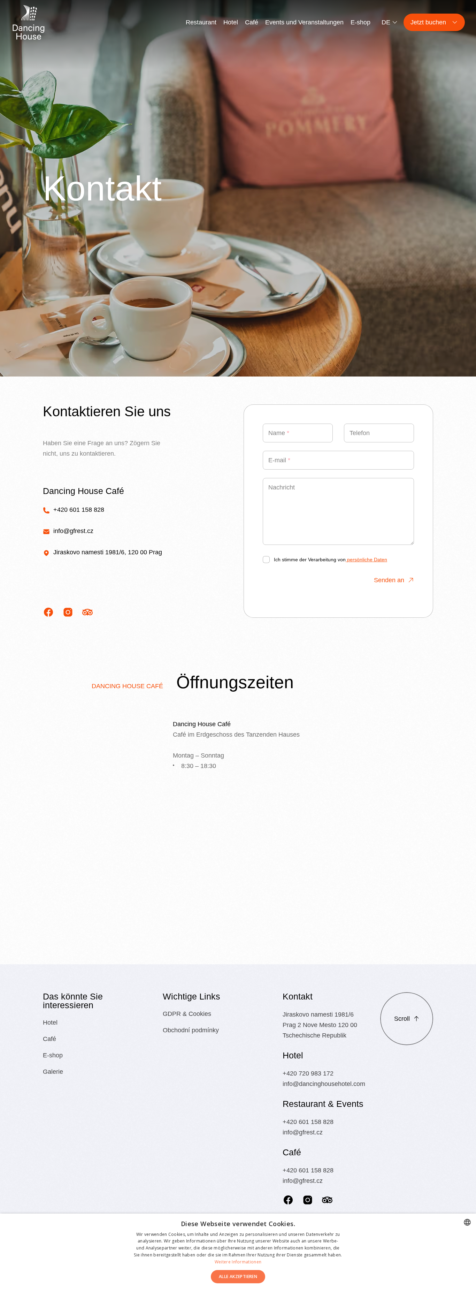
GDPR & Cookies (187, 1013)
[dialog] (238, 1253)
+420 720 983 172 (308, 1073)
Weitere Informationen (238, 1262)
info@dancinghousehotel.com (324, 1083)
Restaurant (201, 22)
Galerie (53, 1071)
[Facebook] (288, 1200)
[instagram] (68, 612)
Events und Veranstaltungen (304, 22)
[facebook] (48, 612)
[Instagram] (307, 1200)
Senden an (389, 580)
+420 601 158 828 (78, 509)
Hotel (230, 22)
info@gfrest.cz (73, 530)
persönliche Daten (366, 559)
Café (251, 22)
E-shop (360, 22)
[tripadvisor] (87, 612)
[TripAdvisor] (327, 1200)
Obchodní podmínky (191, 1030)
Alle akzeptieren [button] (238, 1276)
